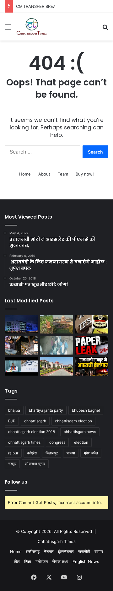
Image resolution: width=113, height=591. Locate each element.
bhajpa (14, 410)
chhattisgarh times (24, 442)
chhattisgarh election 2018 (31, 431)
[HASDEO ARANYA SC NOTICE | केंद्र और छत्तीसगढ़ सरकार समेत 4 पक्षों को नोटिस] (56, 324)
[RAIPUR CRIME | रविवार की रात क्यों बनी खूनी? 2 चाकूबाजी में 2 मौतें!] (91, 366)
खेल (17, 561)
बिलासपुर (52, 453)
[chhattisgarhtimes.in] (32, 26)
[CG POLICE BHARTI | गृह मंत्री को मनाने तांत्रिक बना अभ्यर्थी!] (21, 345)
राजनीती (84, 551)
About (44, 173)
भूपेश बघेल (91, 453)
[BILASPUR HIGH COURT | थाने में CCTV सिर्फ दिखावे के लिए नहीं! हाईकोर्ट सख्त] (56, 366)
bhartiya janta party (46, 410)
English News (86, 561)
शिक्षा (27, 561)
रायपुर (12, 463)
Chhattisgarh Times (57, 541)
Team (63, 173)
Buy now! (85, 173)
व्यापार (98, 551)
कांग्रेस (32, 453)
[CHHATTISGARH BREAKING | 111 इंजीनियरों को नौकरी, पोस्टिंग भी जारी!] (21, 324)
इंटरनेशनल (66, 551)
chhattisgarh (35, 421)
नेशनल (49, 551)
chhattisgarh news (80, 431)
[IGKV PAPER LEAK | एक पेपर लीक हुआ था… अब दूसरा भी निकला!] (91, 345)
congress (57, 442)
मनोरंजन (41, 561)
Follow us (16, 482)
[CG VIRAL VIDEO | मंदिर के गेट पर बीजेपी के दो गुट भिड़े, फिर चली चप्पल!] (56, 345)
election (81, 442)
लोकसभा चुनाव (35, 463)
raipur (13, 453)
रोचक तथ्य (60, 561)
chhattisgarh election (73, 421)
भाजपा (71, 453)
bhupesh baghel (86, 410)
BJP (11, 421)
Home (25, 173)
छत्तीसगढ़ (33, 551)
